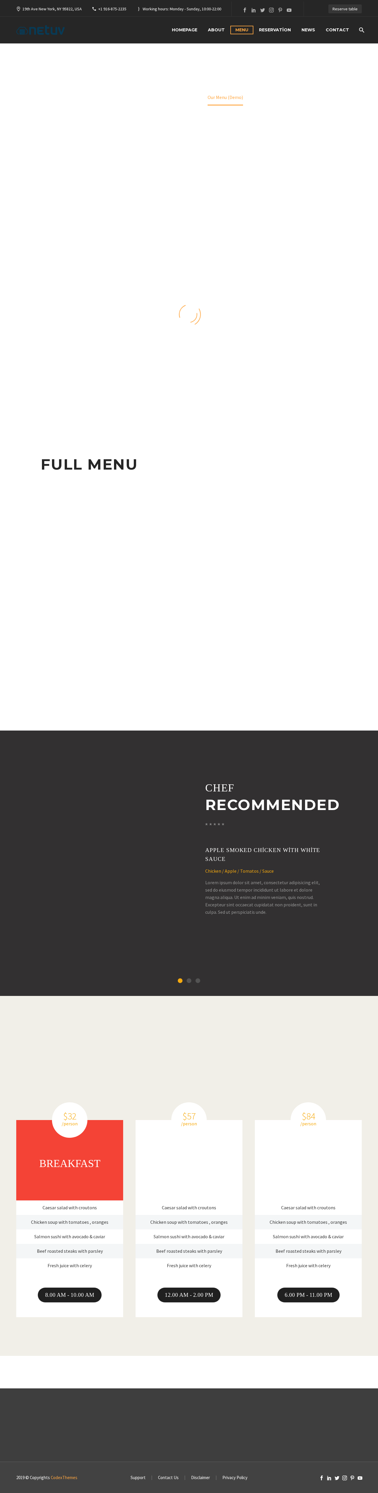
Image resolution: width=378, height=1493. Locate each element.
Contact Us (168, 1478)
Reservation (275, 30)
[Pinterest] (280, 10)
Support (138, 1478)
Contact (337, 30)
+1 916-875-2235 (112, 9)
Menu (241, 30)
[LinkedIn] (253, 10)
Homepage (184, 30)
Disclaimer (200, 1478)
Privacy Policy (234, 1478)
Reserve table (345, 9)
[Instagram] (271, 10)
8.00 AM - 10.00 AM (69, 1295)
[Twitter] (262, 10)
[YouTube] (289, 10)
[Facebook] (244, 10)
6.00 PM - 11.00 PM (308, 1295)
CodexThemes (64, 1477)
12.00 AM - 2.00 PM (189, 1295)
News (308, 30)
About (216, 30)
